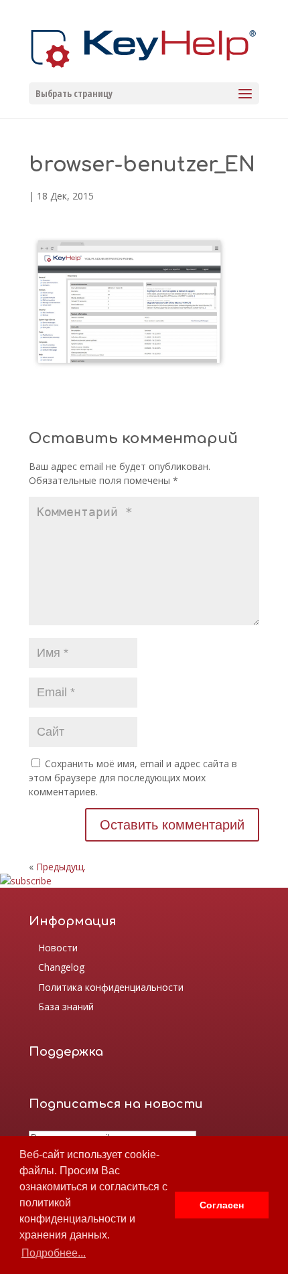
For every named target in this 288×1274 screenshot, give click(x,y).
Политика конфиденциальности (111, 987)
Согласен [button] (222, 1205)
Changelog (61, 967)
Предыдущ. (61, 866)
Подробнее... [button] (53, 1253)
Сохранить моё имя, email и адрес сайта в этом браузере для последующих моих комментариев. (133, 777)
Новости (58, 947)
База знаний (66, 1006)
